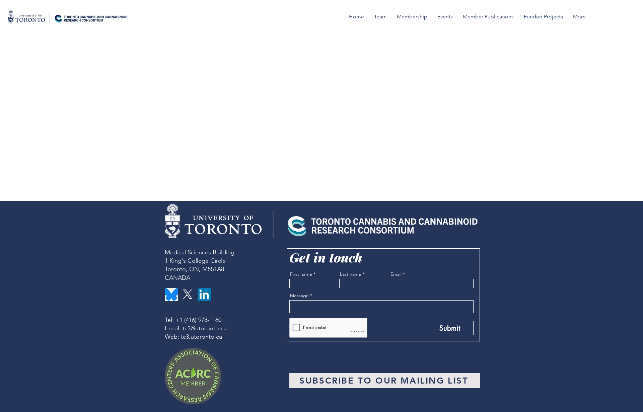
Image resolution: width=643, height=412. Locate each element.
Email (396, 274)
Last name (350, 274)
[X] (187, 294)
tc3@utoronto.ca (205, 328)
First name (301, 274)
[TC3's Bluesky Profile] (171, 294)
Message (299, 295)
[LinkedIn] (204, 294)
